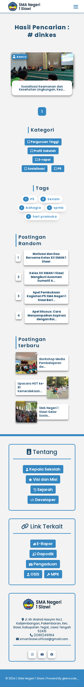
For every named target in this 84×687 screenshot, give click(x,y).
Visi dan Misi (44, 479)
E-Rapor (44, 543)
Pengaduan (45, 564)
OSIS (34, 574)
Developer (45, 499)
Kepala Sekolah (44, 469)
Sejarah (44, 489)
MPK (54, 574)
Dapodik (45, 554)
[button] (32, 654)
